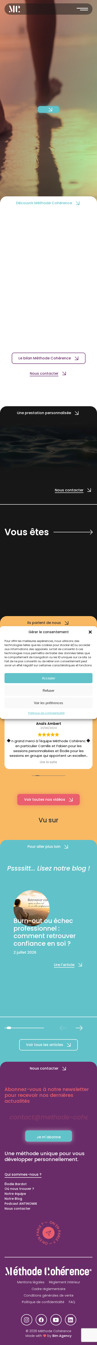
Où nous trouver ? (19, 1188)
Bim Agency (62, 1336)
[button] (90, 632)
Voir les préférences (48, 703)
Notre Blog (13, 1198)
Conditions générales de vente (49, 1295)
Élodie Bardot (16, 1184)
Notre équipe (15, 1193)
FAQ (72, 1302)
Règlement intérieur (64, 1282)
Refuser (48, 690)
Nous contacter (17, 1208)
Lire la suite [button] (48, 762)
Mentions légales (30, 1282)
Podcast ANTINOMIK (21, 1203)
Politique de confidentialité (46, 713)
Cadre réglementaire (48, 1289)
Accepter (48, 678)
